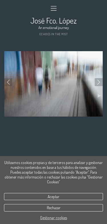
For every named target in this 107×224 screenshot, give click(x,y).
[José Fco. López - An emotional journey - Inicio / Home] (53, 23)
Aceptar (53, 196)
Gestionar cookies (53, 217)
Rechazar (53, 207)
